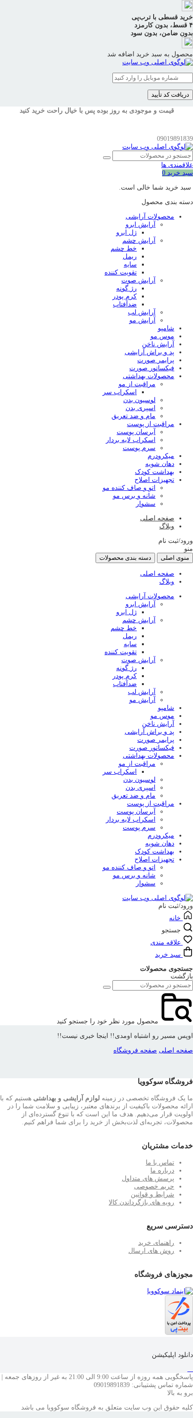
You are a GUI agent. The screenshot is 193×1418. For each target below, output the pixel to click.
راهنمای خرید (156, 1242)
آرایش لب (142, 312)
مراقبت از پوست (150, 423)
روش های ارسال (151, 1250)
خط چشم (124, 248)
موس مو (162, 336)
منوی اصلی (175, 557)
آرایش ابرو (141, 224)
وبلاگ (166, 526)
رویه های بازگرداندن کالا (141, 1202)
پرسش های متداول (148, 1178)
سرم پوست (139, 447)
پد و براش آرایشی (149, 352)
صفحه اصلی (157, 518)
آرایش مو (142, 320)
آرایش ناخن (158, 344)
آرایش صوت (138, 280)
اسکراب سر (120, 392)
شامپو (166, 328)
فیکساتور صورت (151, 368)
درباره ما (162, 1170)
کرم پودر (124, 296)
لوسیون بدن (139, 400)
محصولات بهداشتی (148, 376)
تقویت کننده (120, 272)
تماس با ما (160, 1162)
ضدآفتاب (125, 304)
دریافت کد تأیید (170, 94)
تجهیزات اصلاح (154, 479)
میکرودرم (161, 455)
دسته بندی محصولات (125, 557)
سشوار (146, 503)
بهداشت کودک (154, 471)
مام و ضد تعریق (133, 415)
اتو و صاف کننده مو (129, 487)
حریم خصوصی (154, 1186)
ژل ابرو (126, 232)
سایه (130, 264)
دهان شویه (159, 463)
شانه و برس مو (134, 495)
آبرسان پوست (136, 431)
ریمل (130, 256)
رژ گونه (126, 288)
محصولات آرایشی (150, 216)
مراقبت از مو (137, 384)
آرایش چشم (139, 240)
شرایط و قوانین (152, 1194)
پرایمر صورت (155, 360)
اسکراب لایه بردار (131, 439)
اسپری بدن (141, 408)
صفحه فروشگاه (135, 1050)
